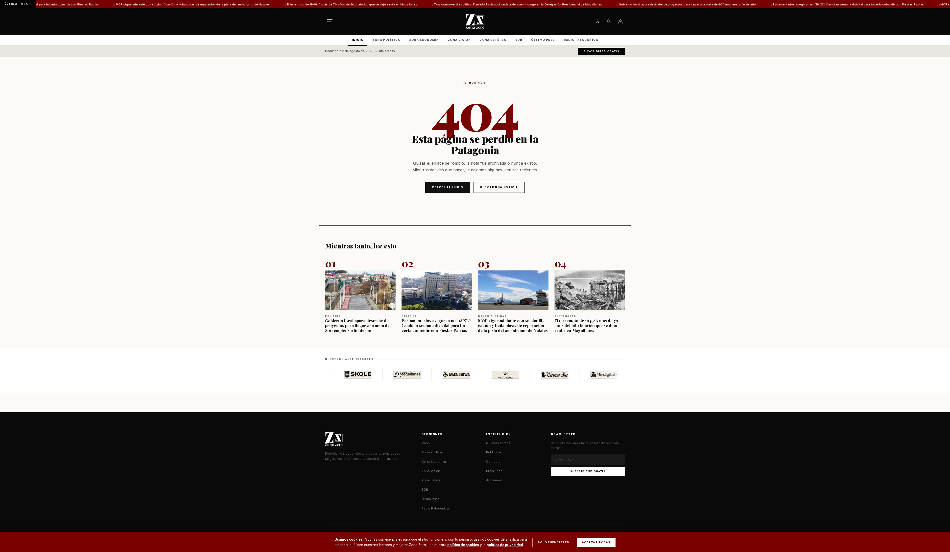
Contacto (493, 462)
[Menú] (329, 21)
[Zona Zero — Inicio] (475, 21)
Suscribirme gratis (587, 471)
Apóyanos (494, 480)
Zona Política (386, 40)
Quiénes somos (498, 443)
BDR (518, 40)
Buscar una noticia (499, 187)
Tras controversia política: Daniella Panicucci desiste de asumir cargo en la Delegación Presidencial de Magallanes (463, 4)
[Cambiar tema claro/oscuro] (597, 21)
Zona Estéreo (493, 40)
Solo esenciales (553, 542)
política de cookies (463, 545)
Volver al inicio (447, 187)
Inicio (357, 40)
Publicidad (494, 452)
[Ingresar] (620, 21)
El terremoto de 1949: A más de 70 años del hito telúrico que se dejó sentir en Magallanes (297, 4)
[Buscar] (609, 21)
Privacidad (494, 471)
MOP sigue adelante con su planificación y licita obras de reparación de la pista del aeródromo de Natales (138, 4)
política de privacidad (505, 545)
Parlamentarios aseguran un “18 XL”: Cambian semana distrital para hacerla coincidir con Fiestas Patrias (793, 4)
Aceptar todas (596, 542)
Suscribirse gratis (601, 51)
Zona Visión (459, 40)
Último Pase (543, 40)
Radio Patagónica (581, 40)
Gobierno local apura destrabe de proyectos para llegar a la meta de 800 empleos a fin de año (632, 4)
